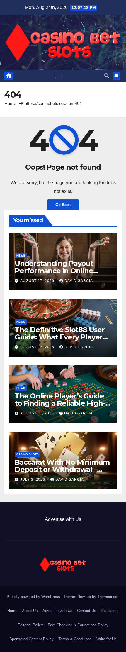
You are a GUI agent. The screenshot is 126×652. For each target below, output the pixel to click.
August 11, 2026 (37, 413)
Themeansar (107, 597)
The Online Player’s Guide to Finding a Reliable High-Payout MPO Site (60, 403)
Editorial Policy (30, 625)
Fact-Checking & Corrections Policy (78, 625)
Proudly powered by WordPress (34, 597)
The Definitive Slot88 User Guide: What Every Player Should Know (60, 336)
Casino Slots (27, 454)
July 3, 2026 (33, 479)
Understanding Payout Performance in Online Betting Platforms (54, 270)
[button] (106, 75)
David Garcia (78, 281)
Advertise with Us (63, 519)
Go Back (63, 205)
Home (10, 103)
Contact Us (86, 611)
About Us (30, 611)
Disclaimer (110, 611)
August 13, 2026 (37, 347)
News (20, 255)
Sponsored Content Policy (31, 639)
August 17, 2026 (37, 281)
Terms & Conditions (75, 639)
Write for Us (106, 639)
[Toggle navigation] (58, 76)
